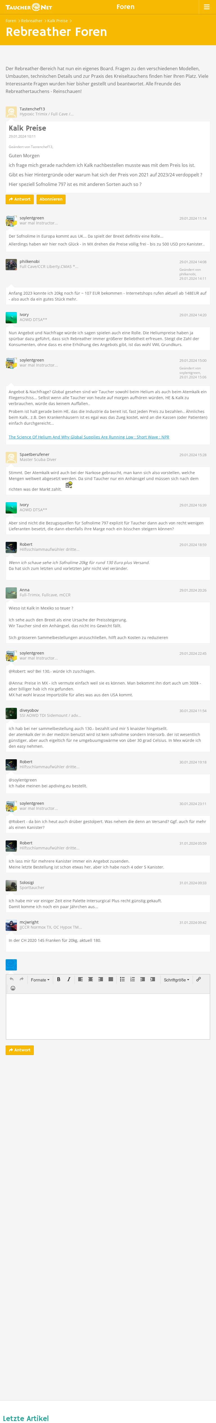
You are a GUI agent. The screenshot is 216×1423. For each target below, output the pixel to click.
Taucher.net (29, 7)
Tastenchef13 (32, 109)
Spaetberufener (35, 454)
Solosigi (27, 882)
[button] (11, 980)
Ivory (24, 314)
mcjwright (29, 922)
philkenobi (30, 261)
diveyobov (29, 710)
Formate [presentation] (39, 980)
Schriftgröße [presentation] (175, 980)
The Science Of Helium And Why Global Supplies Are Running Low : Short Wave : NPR (89, 437)
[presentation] (11, 980)
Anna (25, 589)
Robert (26, 544)
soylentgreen (32, 218)
